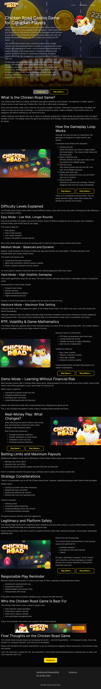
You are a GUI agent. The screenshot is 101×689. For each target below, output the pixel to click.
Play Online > (58, 92)
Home (73, 5)
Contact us (83, 5)
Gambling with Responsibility (47, 672)
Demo (93, 5)
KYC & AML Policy (43, 676)
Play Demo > (66, 191)
